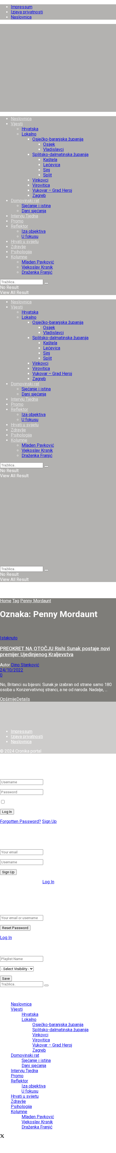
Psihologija (21, 251)
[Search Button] (46, 283)
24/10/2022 (11, 670)
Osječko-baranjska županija (57, 139)
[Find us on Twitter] (2, 1136)
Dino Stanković (25, 664)
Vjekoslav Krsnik (37, 267)
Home (5, 600)
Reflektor (19, 226)
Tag (15, 600)
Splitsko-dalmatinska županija (60, 154)
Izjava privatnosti (27, 12)
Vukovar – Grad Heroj (52, 190)
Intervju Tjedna (24, 216)
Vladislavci (53, 149)
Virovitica (41, 185)
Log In (48, 881)
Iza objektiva (34, 231)
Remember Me (20, 802)
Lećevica (51, 164)
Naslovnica (21, 17)
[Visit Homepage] (58, 109)
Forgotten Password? (20, 821)
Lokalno (29, 134)
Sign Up (49, 821)
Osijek (49, 144)
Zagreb (39, 195)
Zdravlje (18, 246)
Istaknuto (9, 637)
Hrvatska (30, 128)
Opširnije (15, 699)
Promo (17, 221)
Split (47, 175)
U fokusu (30, 236)
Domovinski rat (25, 200)
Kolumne (19, 256)
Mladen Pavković (38, 262)
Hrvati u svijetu (25, 241)
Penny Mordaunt (35, 600)
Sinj (46, 169)
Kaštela (50, 159)
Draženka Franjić (37, 272)
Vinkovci (40, 180)
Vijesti (17, 123)
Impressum (21, 6)
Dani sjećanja (34, 210)
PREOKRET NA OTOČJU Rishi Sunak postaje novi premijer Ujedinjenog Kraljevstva (55, 651)
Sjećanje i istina (36, 205)
